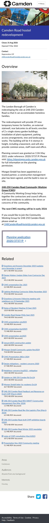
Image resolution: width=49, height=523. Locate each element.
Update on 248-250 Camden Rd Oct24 (19, 377)
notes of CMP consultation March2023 (19, 436)
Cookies (28, 518)
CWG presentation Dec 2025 (15, 285)
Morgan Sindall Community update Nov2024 (22, 350)
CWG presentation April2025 (15, 329)
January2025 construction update (17, 343)
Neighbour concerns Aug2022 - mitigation (20, 370)
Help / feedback (8, 520)
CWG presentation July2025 (15, 322)
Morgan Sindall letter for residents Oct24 (20, 384)
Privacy (36, 518)
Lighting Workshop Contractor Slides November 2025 (25, 291)
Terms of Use (18, 518)
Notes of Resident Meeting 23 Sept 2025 (20, 308)
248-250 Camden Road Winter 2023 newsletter (23, 429)
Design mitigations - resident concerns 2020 (21, 364)
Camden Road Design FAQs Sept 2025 (19, 315)
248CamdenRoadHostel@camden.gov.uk (24, 224)
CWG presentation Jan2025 (15, 336)
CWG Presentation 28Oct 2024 (16, 357)
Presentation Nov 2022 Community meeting (21, 443)
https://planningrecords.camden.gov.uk (26, 159)
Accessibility (7, 518)
